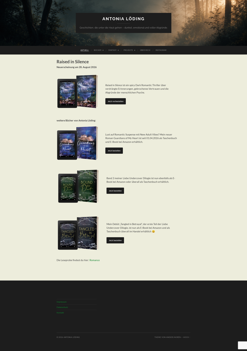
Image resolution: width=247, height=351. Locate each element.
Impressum (62, 301)
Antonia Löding (123, 18)
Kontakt (60, 312)
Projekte (128, 50)
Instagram (161, 50)
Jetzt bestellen (114, 150)
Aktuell (85, 50)
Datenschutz (62, 307)
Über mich (145, 50)
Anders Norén (173, 337)
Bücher (97, 50)
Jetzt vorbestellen (115, 101)
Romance (95, 260)
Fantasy (112, 50)
